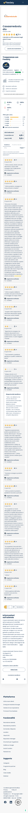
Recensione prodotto (9, 726)
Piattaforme (7, 752)
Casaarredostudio (12, 28)
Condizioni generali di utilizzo (11, 788)
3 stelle (7, 121)
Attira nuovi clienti (8, 701)
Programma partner (9, 766)
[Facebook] (3, 679)
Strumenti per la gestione (10, 742)
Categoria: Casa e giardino (10, 665)
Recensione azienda (9, 722)
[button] (14, 80)
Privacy (5, 790)
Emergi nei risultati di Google (11, 704)
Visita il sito (14, 670)
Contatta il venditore (14, 675)
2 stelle (7, 123)
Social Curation (7, 748)
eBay (5, 148)
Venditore (7, 145)
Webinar (5, 776)
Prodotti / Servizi (16, 145)
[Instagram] (24, 679)
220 (14, 607)
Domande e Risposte (9, 729)
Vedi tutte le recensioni (12, 127)
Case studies (7, 773)
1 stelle (7, 125)
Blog (4, 769)
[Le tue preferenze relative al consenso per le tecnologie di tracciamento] (25, 810)
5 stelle (7, 117)
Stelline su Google (8, 745)
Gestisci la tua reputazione (11, 708)
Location (5, 732)
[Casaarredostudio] (10, 16)
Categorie (6, 763)
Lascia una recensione (14, 49)
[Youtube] (17, 679)
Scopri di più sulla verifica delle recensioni (13, 94)
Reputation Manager (9, 739)
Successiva (20, 607)
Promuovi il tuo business (10, 711)
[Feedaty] (8, 2)
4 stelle (7, 119)
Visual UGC (6, 735)
